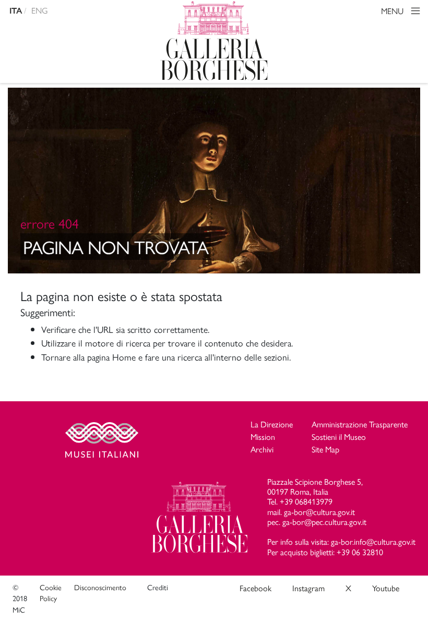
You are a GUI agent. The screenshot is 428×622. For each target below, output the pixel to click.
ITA (15, 11)
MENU (393, 11)
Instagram (308, 588)
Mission (263, 436)
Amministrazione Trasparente (360, 424)
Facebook (255, 588)
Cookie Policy (51, 593)
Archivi (262, 449)
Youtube (385, 588)
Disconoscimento (100, 587)
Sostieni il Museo (339, 436)
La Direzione (272, 424)
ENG (39, 10)
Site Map (325, 449)
